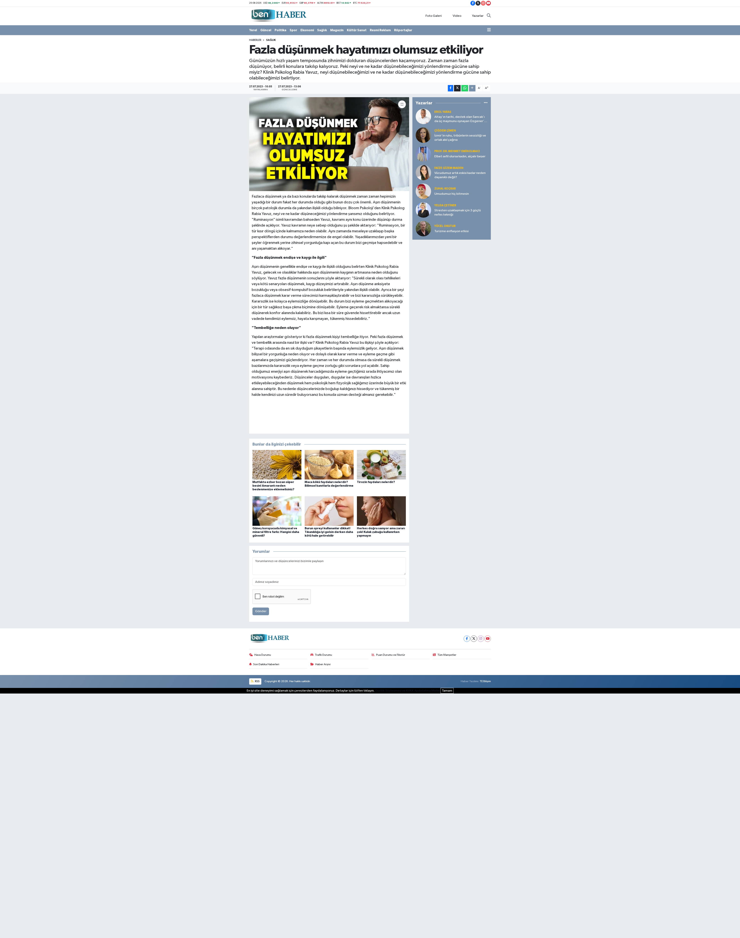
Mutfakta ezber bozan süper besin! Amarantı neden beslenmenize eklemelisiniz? (273, 485)
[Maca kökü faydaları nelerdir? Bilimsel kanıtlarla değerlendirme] (329, 464)
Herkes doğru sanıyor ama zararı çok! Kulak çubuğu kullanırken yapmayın (381, 532)
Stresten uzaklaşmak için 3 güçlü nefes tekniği (457, 212)
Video (457, 16)
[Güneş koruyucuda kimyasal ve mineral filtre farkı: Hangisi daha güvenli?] (276, 510)
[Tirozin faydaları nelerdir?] (381, 464)
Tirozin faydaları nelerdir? (376, 482)
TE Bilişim (485, 681)
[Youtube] (487, 638)
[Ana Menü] (489, 30)
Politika (280, 30)
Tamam (447, 690)
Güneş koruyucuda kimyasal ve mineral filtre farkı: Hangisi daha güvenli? (275, 532)
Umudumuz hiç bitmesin (451, 194)
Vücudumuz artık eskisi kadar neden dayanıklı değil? (460, 175)
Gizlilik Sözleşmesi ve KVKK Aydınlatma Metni (407, 690)
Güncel (265, 30)
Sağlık (322, 30)
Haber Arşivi (322, 664)
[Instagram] (481, 638)
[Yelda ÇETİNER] (423, 210)
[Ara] (489, 16)
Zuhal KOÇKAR (445, 188)
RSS (257, 681)
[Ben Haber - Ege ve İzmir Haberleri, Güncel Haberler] (278, 16)
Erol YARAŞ (442, 111)
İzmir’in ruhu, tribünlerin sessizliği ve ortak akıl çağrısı (460, 137)
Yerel (253, 30)
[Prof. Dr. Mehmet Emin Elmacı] (423, 153)
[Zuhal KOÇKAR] (423, 191)
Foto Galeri (434, 16)
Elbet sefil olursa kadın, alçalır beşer (459, 156)
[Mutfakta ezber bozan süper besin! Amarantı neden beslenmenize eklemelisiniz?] (276, 464)
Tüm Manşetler (446, 654)
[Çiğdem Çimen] (423, 135)
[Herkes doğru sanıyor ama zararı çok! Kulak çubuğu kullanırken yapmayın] (381, 510)
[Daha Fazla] (472, 88)
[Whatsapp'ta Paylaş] (464, 88)
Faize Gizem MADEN (448, 168)
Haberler (255, 40)
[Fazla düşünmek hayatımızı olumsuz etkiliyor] (329, 144)
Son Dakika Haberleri (266, 664)
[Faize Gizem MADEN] (423, 172)
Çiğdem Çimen (445, 130)
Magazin (337, 30)
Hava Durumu (262, 654)
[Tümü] (486, 103)
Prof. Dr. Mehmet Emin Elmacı (457, 151)
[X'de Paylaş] (457, 88)
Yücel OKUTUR (445, 226)
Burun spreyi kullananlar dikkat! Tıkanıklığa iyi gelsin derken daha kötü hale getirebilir (329, 532)
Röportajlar (403, 30)
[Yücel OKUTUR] (423, 228)
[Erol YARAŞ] (423, 116)
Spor (293, 30)
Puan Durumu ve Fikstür (390, 654)
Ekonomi (307, 30)
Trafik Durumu (323, 654)
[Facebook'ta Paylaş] (450, 88)
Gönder (261, 611)
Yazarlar (478, 16)
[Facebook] (467, 638)
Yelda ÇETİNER (445, 205)
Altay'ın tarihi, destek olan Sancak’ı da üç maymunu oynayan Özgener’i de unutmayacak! (459, 119)
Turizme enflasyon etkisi (451, 231)
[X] (474, 638)
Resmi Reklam (380, 30)
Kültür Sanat (357, 30)
